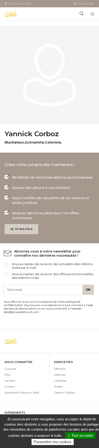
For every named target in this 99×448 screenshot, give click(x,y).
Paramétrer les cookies (52, 442)
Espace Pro (86, 4)
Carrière (10, 380)
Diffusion (60, 368)
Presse (58, 386)
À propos (10, 368)
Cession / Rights (64, 392)
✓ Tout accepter (80, 435)
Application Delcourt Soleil (22, 392)
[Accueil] (25, 14)
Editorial (59, 374)
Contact (10, 386)
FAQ (7, 374)
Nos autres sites (20, 4)
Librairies (60, 380)
